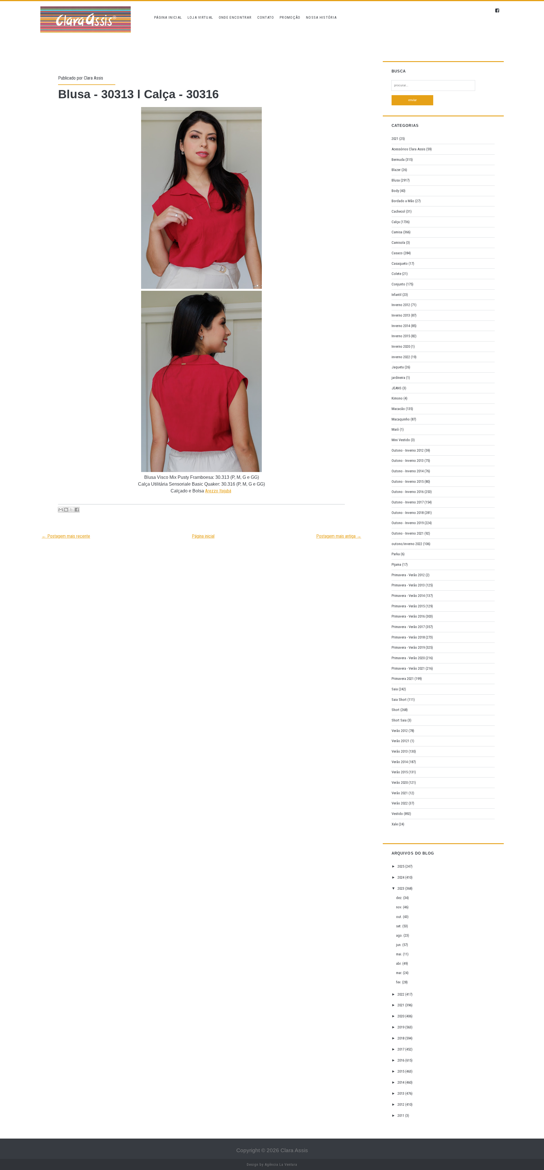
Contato (265, 17)
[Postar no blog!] (66, 510)
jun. (399, 945)
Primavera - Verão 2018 (408, 637)
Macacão (398, 409)
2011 (401, 1115)
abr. (399, 963)
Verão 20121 (400, 741)
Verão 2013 (400, 751)
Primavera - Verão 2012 (408, 575)
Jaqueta (398, 367)
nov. (399, 907)
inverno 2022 (401, 357)
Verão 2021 (400, 793)
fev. (399, 982)
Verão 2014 (400, 762)
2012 (401, 1104)
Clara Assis (93, 78)
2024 (401, 877)
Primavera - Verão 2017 (408, 627)
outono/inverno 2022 (407, 544)
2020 (401, 1016)
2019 (401, 1027)
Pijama (396, 564)
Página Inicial (168, 17)
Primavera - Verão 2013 (408, 585)
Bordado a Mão (403, 201)
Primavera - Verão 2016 (408, 616)
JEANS (396, 388)
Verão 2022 (400, 803)
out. (399, 917)
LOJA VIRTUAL (200, 17)
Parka (396, 554)
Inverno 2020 (401, 346)
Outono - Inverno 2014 (408, 471)
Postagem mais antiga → (338, 536)
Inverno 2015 (401, 336)
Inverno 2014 (401, 326)
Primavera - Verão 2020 (408, 658)
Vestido (397, 814)
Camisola (398, 242)
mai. (399, 954)
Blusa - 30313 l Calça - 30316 (138, 94)
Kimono (397, 398)
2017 (401, 1049)
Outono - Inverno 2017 (408, 502)
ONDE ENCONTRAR (235, 17)
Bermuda (398, 159)
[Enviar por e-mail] (60, 510)
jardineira (398, 377)
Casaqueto (400, 263)
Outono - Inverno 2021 (408, 533)
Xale (395, 824)
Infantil (396, 294)
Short (396, 710)
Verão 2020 (400, 782)
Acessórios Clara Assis (408, 149)
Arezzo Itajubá (218, 491)
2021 (395, 138)
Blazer (396, 170)
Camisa (397, 232)
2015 (401, 1071)
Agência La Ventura (281, 1164)
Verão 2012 (400, 731)
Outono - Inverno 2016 (408, 492)
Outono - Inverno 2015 (408, 481)
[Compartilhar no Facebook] (77, 510)
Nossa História (321, 17)
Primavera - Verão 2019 (408, 647)
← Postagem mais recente (66, 536)
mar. (399, 973)
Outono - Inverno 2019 (408, 523)
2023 (401, 888)
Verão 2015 (400, 772)
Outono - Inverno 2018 (408, 513)
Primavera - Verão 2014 (408, 595)
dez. (399, 898)
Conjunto (398, 284)
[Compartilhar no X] (71, 510)
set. (399, 926)
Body (395, 191)
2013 (401, 1093)
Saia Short (399, 699)
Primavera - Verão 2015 (408, 606)
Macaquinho (401, 419)
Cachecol (398, 211)
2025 (401, 866)
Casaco (397, 253)
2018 (401, 1038)
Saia (395, 689)
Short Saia (399, 720)
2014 (401, 1082)
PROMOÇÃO (290, 17)
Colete (396, 274)
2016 (401, 1060)
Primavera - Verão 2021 (408, 668)
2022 (401, 994)
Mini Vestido (401, 440)
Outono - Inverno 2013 (408, 460)
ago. (399, 935)
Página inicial (203, 536)
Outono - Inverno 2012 (408, 450)
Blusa (396, 180)
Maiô (395, 429)
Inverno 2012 (401, 305)
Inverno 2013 (401, 315)
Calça (396, 222)
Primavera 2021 (403, 678)
